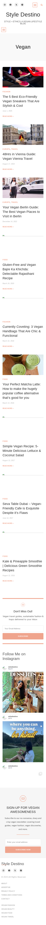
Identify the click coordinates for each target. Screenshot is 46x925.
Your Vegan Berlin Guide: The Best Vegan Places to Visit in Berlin (21, 211)
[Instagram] (5, 5)
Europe (6, 149)
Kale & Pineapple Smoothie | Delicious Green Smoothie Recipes (22, 565)
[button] (35, 5)
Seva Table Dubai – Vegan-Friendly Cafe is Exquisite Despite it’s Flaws (22, 508)
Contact (5, 899)
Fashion (6, 92)
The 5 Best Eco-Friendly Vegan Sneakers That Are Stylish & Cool (21, 101)
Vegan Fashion (8, 905)
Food (5, 260)
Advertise (5, 887)
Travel (14, 149)
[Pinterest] (22, 5)
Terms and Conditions (11, 895)
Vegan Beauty (7, 909)
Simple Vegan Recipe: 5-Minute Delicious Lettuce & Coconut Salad (22, 450)
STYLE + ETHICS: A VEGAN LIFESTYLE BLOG (23, 22)
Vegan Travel (7, 917)
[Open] (23, 741)
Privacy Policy (8, 891)
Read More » (8, 116)
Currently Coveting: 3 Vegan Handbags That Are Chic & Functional (23, 331)
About (4, 883)
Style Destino (23, 14)
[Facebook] (10, 5)
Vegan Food (6, 913)
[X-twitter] (16, 5)
